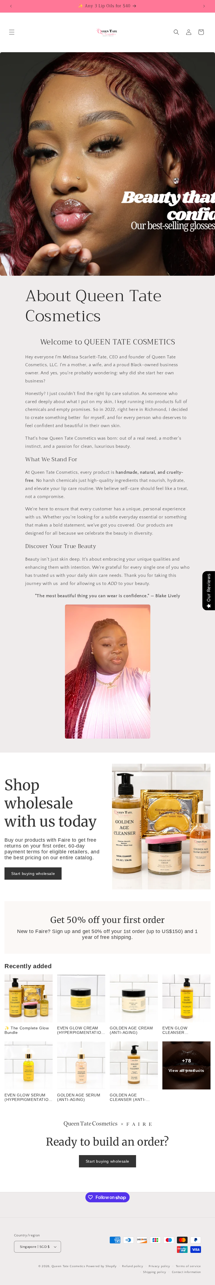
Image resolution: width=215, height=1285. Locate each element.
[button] (12, 32)
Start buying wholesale (33, 873)
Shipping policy (154, 1272)
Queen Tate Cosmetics (69, 1266)
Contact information (186, 1272)
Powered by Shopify (101, 1266)
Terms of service (188, 1266)
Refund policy (132, 1266)
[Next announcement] (204, 6)
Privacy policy (159, 1266)
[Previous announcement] (11, 6)
